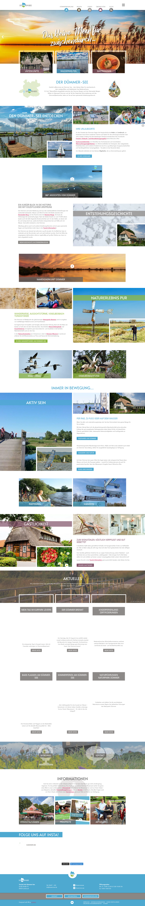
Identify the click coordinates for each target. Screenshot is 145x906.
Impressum (86, 902)
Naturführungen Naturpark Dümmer (108, 676)
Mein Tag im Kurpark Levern (36, 609)
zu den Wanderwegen (99, 500)
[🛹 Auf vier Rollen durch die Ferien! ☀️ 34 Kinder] (94, 855)
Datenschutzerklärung (98, 902)
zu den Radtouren (45, 500)
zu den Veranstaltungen (36, 816)
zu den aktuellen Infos (108, 816)
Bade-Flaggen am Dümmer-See (36, 676)
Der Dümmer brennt (72, 609)
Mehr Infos (36, 650)
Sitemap (105, 903)
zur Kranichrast (45, 370)
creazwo (33, 902)
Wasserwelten (68, 71)
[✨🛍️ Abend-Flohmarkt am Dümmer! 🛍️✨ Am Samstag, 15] (115, 855)
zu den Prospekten (72, 818)
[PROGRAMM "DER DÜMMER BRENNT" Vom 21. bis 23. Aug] (50, 855)
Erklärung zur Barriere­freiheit (92, 903)
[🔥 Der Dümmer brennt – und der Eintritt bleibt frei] (29, 855)
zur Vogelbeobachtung (100, 370)
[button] (11, 37)
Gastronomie (104, 71)
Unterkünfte (32, 71)
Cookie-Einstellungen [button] (112, 902)
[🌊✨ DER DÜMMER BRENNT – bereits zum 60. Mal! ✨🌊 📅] (72, 855)
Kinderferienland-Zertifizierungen (109, 611)
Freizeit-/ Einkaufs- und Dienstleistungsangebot (91, 138)
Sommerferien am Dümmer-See (72, 676)
